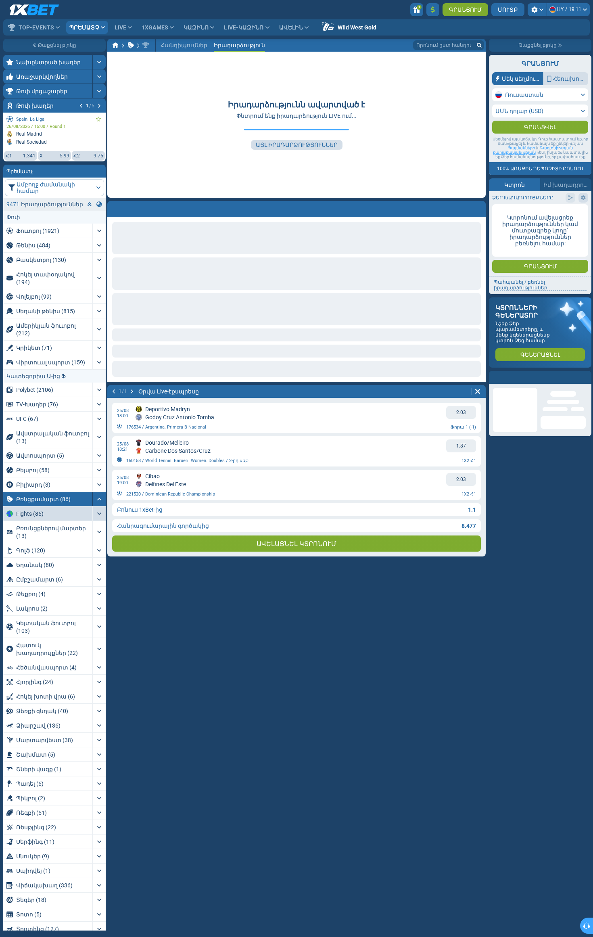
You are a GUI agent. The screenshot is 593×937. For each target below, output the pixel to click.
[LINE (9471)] (115, 45)
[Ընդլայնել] (99, 62)
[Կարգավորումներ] (537, 9)
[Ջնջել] (477, 207)
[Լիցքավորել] (432, 9)
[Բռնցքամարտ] (131, 45)
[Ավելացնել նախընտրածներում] (98, 119)
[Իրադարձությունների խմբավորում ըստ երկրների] (99, 204)
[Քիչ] (89, 204)
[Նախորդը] (81, 105)
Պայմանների (521, 164)
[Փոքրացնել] (99, 499)
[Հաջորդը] (99, 105)
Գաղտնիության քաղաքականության (533, 166)
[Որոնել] (479, 45)
